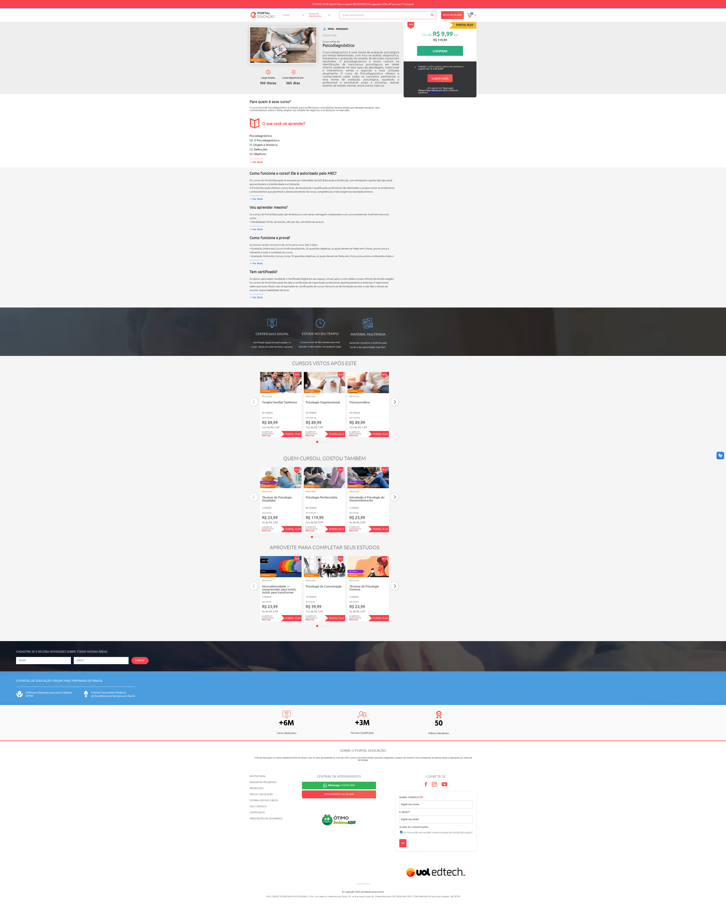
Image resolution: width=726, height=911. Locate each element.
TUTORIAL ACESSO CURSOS (264, 801)
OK (403, 843)
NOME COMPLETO (411, 798)
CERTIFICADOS (257, 813)
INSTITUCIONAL (258, 776)
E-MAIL (404, 812)
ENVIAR (140, 660)
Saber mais (440, 78)
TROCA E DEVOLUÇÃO (261, 794)
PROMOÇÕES (257, 788)
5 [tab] (331, 442)
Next (394, 402)
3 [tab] (324, 442)
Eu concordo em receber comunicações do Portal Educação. (438, 832)
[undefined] (283, 45)
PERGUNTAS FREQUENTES (263, 782)
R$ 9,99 (443, 33)
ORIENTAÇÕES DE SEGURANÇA (266, 819)
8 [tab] (337, 537)
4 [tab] (328, 442)
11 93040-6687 (341, 785)
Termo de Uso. (435, 92)
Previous (254, 402)
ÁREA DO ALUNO (452, 15)
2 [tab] (321, 442)
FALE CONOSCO (258, 807)
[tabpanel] (281, 404)
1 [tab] (317, 442)
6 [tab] (330, 537)
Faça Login (448, 87)
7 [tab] (333, 537)
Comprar (440, 51)
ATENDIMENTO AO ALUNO (339, 794)
